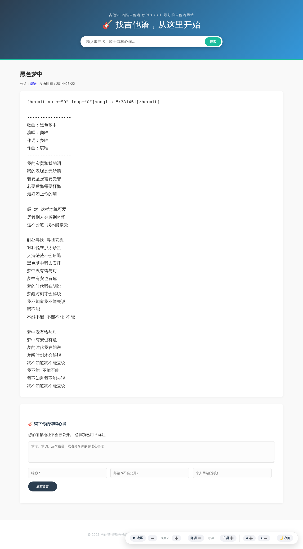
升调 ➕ (228, 538)
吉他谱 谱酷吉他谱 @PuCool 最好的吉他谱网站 (151, 15)
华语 (33, 83)
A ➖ (263, 538)
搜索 (213, 41)
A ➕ (249, 538)
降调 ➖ (196, 538)
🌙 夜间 (285, 538)
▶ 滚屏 (138, 538)
